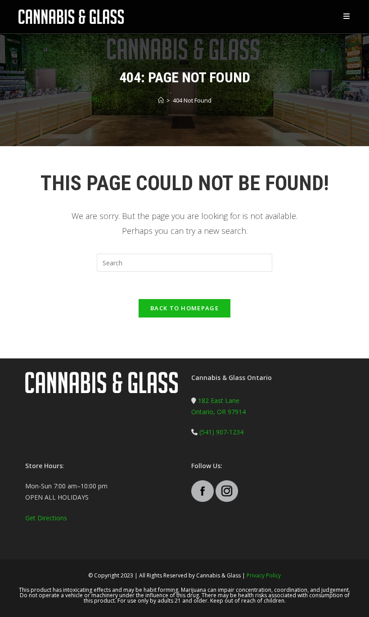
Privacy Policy (264, 575)
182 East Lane (218, 400)
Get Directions (46, 518)
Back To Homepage (184, 308)
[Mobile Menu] (347, 16)
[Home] (161, 100)
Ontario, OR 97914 (218, 411)
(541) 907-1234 (220, 432)
